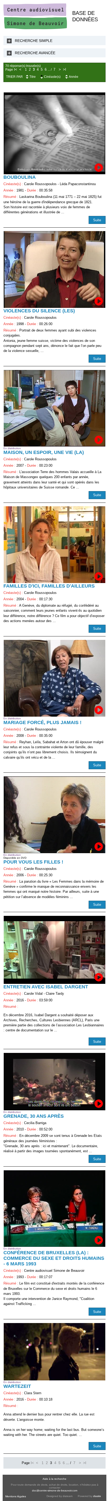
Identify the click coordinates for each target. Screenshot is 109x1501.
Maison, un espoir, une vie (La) (43, 452)
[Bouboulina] (54, 133)
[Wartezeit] (54, 1352)
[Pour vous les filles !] (54, 814)
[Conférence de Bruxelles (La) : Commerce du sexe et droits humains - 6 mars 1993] (54, 1208)
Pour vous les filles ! (33, 862)
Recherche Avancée (35, 53)
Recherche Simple (33, 41)
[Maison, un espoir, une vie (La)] (54, 408)
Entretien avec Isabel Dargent (45, 986)
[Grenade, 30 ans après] (54, 1082)
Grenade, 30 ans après (33, 1116)
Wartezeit (17, 1386)
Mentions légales (15, 1496)
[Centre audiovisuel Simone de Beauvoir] (35, 28)
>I (64, 69)
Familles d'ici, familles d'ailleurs (49, 586)
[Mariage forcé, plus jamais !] (54, 678)
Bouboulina (19, 177)
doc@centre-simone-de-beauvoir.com (54, 1490)
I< (15, 69)
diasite (97, 1496)
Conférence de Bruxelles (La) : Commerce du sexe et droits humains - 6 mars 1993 (53, 1258)
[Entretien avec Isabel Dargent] (54, 950)
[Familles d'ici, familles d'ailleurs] (54, 544)
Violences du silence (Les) (39, 310)
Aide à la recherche (54, 1478)
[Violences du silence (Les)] (54, 269)
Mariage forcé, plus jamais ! (42, 722)
